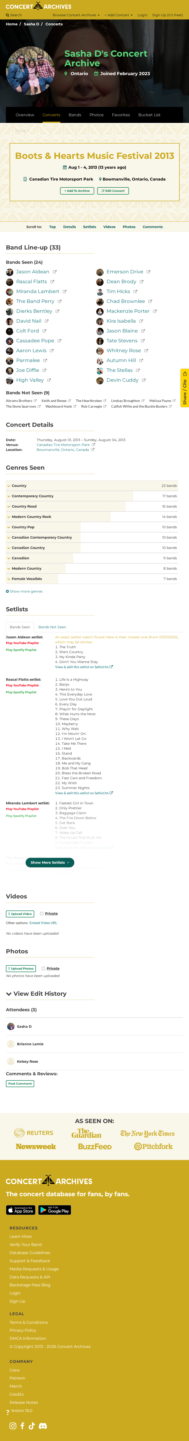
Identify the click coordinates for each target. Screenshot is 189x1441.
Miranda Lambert (37, 291)
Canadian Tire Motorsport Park (61, 179)
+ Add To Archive (77, 191)
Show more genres (26, 591)
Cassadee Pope (35, 341)
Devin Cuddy (123, 380)
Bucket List (149, 115)
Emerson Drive (125, 272)
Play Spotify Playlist (21, 650)
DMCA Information (28, 1338)
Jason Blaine (122, 331)
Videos (109, 227)
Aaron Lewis (31, 350)
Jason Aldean (32, 272)
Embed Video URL (43, 923)
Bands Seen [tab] (20, 627)
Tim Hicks (118, 291)
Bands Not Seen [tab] (52, 627)
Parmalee (28, 360)
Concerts (54, 24)
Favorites (121, 115)
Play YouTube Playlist (22, 643)
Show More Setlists (48, 862)
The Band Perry (35, 301)
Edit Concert (115, 191)
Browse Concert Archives (75, 15)
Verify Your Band (26, 1244)
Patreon (17, 1378)
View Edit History (39, 993)
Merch (16, 1386)
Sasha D (31, 24)
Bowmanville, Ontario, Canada (134, 179)
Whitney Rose (124, 350)
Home (11, 24)
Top (52, 227)
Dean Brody (121, 281)
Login (142, 15)
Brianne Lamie (30, 1044)
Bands (75, 115)
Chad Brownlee (126, 301)
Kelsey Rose (27, 1061)
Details (69, 227)
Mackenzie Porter (128, 311)
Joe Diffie (27, 370)
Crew (15, 1370)
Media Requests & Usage (34, 1269)
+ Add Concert (117, 15)
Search (15, 15)
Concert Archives (74, 1346)
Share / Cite (184, 391)
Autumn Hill (121, 360)
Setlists (89, 227)
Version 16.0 (21, 1410)
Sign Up (17, 1301)
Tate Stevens (122, 341)
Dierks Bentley (34, 311)
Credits (17, 1394)
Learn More (21, 1236)
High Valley (30, 380)
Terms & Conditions (29, 1322)
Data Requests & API (30, 1277)
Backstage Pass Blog (30, 1285)
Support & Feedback (30, 1261)
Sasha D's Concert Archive (106, 58)
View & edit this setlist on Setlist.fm (82, 667)
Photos (97, 115)
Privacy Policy (23, 1330)
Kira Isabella (121, 321)
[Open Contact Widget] (8, 1413)
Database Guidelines (30, 1252)
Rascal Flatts (31, 281)
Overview (25, 115)
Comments (153, 227)
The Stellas (120, 370)
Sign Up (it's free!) (167, 15)
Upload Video (21, 914)
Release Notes (24, 1402)
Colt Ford (27, 331)
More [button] (21, 131)
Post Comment (20, 1083)
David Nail (28, 321)
